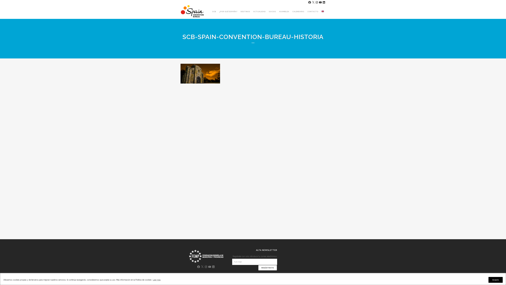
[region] (253, 279)
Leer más (157, 280)
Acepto (495, 280)
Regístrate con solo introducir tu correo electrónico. (255, 256)
